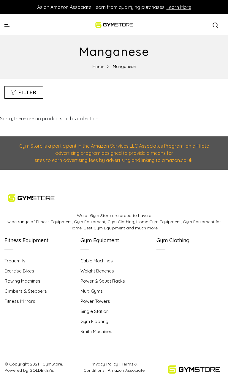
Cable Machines (96, 261)
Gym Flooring (94, 321)
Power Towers (95, 301)
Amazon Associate (126, 370)
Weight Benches (97, 271)
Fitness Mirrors (19, 301)
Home (98, 66)
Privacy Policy (104, 364)
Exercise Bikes (19, 271)
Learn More (179, 7)
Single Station (94, 311)
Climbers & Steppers (25, 291)
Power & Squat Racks (102, 281)
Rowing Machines (22, 281)
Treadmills (15, 261)
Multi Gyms (91, 291)
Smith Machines (96, 331)
